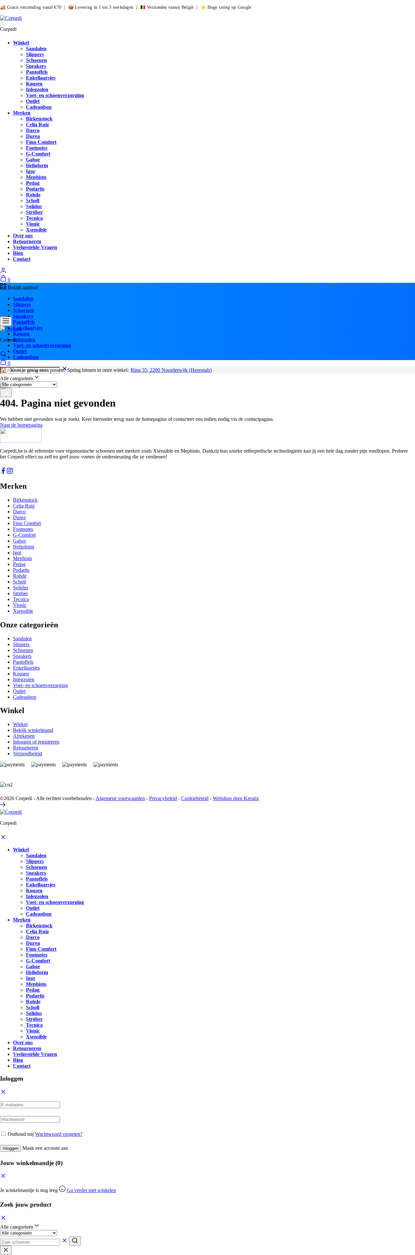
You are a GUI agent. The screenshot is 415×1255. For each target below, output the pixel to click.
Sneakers (36, 66)
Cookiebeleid (194, 798)
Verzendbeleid (27, 753)
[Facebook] (3, 472)
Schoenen (36, 60)
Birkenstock (39, 118)
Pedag (33, 183)
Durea (33, 136)
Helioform (37, 165)
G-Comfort (38, 154)
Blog (18, 253)
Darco (33, 130)
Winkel (20, 724)
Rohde (33, 194)
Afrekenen (24, 736)
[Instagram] (9, 472)
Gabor (33, 159)
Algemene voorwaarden (120, 798)
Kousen (34, 83)
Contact (21, 259)
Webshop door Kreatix (236, 798)
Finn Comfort (41, 142)
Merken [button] (21, 113)
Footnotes (36, 148)
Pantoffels (37, 72)
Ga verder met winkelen (91, 1190)
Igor (30, 171)
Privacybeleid (163, 798)
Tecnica (34, 218)
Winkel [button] (21, 42)
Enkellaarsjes (40, 78)
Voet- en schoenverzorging (55, 95)
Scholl (32, 200)
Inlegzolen (37, 89)
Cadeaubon (39, 107)
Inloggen (10, 1148)
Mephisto (36, 177)
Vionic (33, 224)
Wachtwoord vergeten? (58, 1134)
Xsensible (36, 229)
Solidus (34, 206)
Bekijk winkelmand (33, 730)
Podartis (35, 189)
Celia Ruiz (37, 124)
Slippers (35, 54)
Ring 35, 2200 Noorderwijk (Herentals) (171, 370)
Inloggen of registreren (36, 742)
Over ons (23, 235)
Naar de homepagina (21, 425)
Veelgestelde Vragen (35, 247)
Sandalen (36, 48)
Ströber (34, 212)
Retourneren (27, 241)
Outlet (33, 101)
